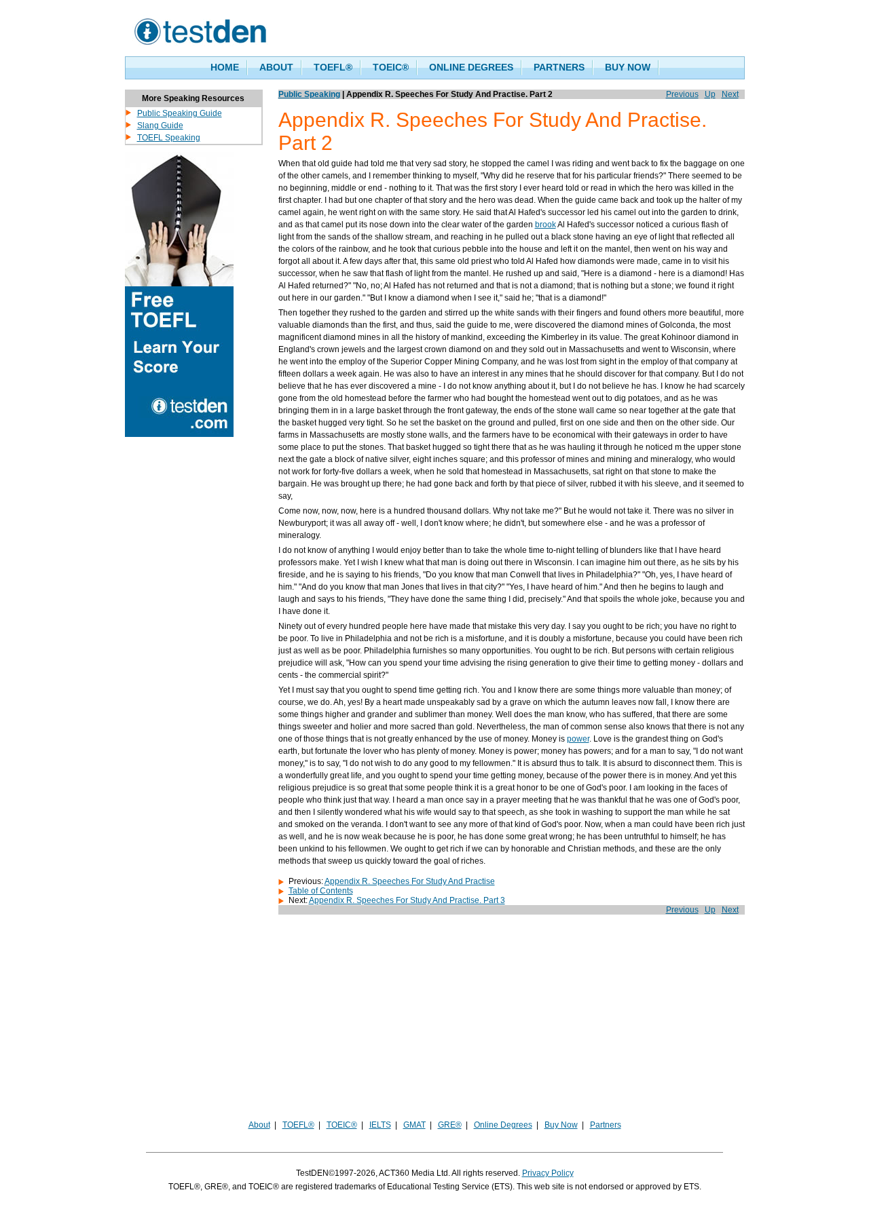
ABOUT (276, 67)
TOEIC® (391, 67)
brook (545, 224)
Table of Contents (321, 891)
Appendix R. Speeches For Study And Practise (410, 881)
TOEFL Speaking (168, 137)
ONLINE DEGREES (471, 67)
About (259, 1125)
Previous (682, 94)
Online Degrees (503, 1125)
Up (710, 94)
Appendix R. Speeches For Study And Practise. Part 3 (407, 900)
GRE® (450, 1125)
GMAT (414, 1125)
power (578, 739)
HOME (224, 67)
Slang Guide (160, 125)
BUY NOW (627, 67)
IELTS (380, 1125)
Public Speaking (309, 94)
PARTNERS (559, 67)
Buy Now (561, 1125)
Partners (605, 1125)
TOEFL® (333, 67)
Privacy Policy (548, 1173)
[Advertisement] (434, 1023)
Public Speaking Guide (179, 113)
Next (730, 94)
